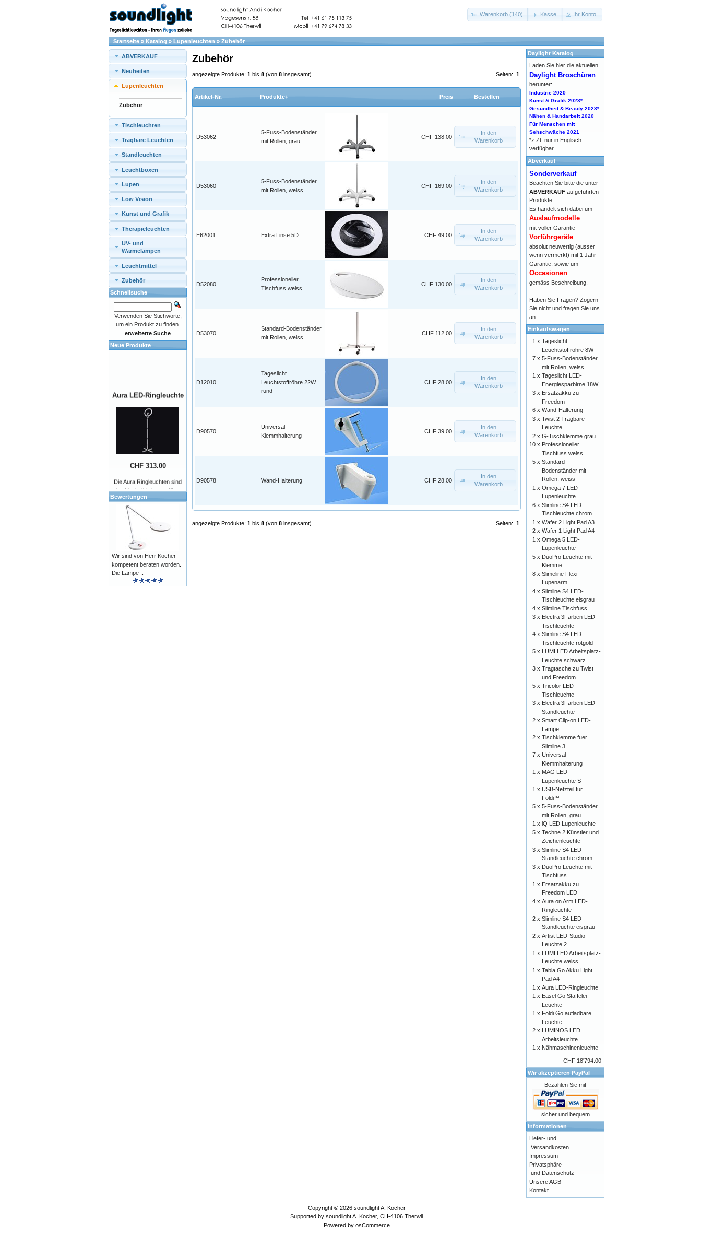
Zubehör (233, 41)
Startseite (126, 41)
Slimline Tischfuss (564, 608)
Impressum (543, 1155)
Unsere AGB (545, 1182)
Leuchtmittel (139, 266)
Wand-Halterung (281, 480)
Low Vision (137, 199)
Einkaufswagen (549, 329)
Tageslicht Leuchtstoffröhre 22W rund (288, 382)
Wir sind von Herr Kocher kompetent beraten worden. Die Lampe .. (146, 564)
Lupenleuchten (194, 41)
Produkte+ (274, 96)
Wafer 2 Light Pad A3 (568, 522)
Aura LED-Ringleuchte (148, 390)
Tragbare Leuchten (147, 140)
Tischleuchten (141, 125)
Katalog (156, 41)
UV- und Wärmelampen (141, 247)
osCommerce (372, 1225)
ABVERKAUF (140, 56)
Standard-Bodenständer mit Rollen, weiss (564, 470)
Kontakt (539, 1190)
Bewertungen (128, 496)
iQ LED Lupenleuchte (569, 823)
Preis (446, 96)
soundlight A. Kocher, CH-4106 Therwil (374, 1216)
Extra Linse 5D (280, 235)
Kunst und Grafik (145, 213)
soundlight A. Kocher (380, 1208)
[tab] (148, 56)
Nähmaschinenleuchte (570, 1047)
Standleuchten (142, 154)
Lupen (130, 184)
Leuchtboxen (140, 170)
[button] (498, 14)
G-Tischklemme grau (569, 436)
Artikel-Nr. (208, 96)
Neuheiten (136, 71)
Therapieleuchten (146, 229)
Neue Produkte (130, 345)
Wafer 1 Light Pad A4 (568, 530)
